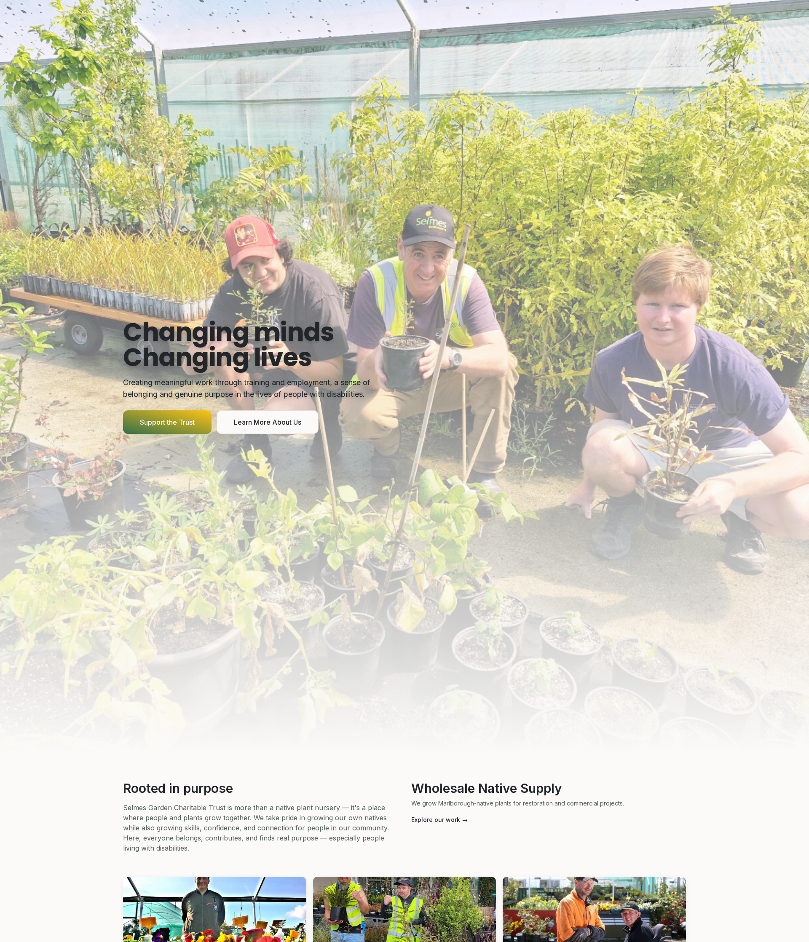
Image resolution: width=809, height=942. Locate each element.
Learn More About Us (267, 422)
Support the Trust (167, 422)
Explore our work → (439, 819)
